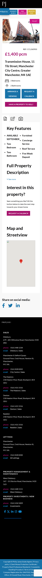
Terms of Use (29, 570)
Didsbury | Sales (16, 351)
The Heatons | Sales (18, 390)
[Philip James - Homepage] (4, 4)
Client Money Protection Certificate (23, 564)
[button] (39, 12)
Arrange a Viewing (12, 93)
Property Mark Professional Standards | (16, 567)
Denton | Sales (16, 409)
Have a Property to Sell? (21, 104)
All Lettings (14, 458)
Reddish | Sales (16, 427)
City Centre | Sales (17, 372)
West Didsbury (16, 492)
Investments (15, 506)
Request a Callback (29, 93)
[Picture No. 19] (21, 31)
